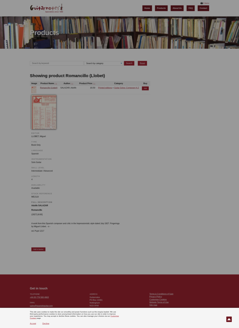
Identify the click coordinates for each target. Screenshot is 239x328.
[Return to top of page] (229, 319)
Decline (45, 324)
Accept (33, 324)
